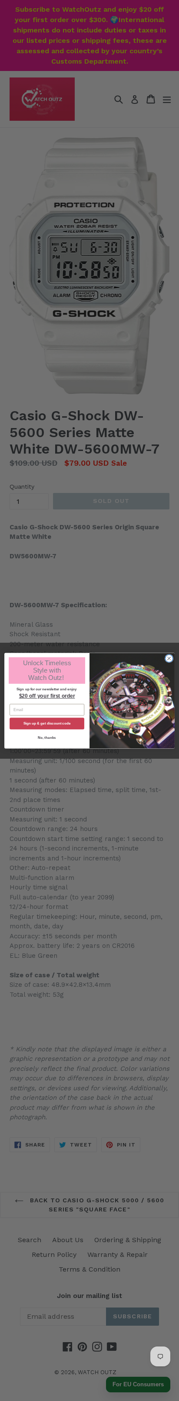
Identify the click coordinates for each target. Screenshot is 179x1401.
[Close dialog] (169, 658)
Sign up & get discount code (47, 723)
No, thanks (47, 738)
